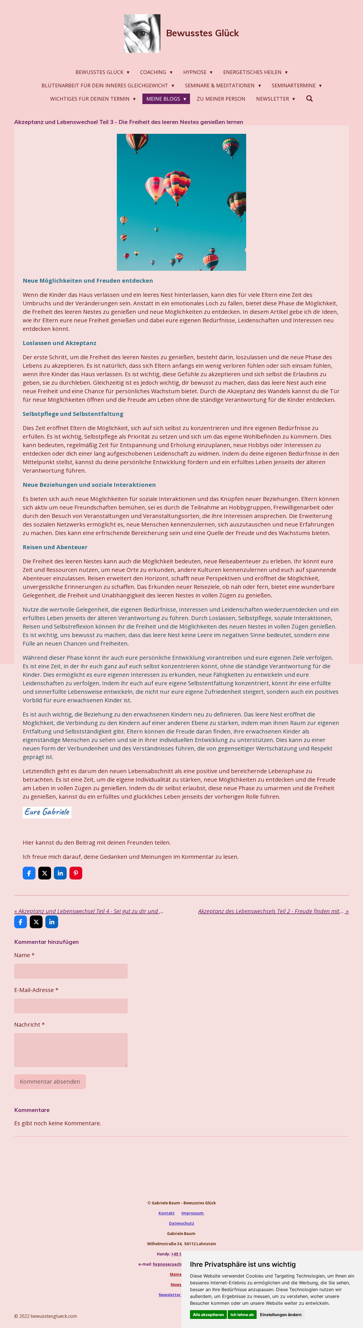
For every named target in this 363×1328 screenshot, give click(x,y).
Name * (24, 955)
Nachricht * (29, 1024)
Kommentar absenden (50, 1081)
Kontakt (167, 1213)
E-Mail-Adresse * (36, 990)
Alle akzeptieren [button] (208, 1314)
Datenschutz (181, 1223)
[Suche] (309, 98)
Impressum (193, 1213)
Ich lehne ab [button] (242, 1314)
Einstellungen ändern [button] (281, 1314)
